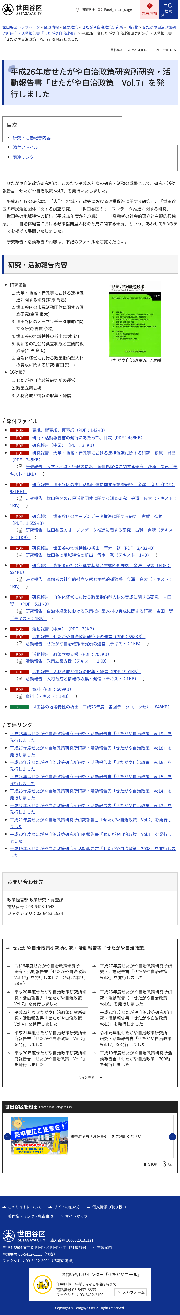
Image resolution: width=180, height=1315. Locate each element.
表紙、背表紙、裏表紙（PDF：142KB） (69, 430)
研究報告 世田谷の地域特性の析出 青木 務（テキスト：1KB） (88, 555)
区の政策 (70, 27)
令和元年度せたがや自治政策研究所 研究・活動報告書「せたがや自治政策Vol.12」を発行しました (136, 1038)
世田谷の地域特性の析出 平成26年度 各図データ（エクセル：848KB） (102, 707)
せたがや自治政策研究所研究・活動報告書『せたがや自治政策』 (81, 947)
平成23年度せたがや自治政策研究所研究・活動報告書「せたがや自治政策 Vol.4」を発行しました (50, 1018)
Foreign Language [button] (118, 9)
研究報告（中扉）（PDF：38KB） (64, 445)
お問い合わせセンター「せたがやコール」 (101, 1274)
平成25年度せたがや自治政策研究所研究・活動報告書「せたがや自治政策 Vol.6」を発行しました (136, 997)
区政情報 (51, 27)
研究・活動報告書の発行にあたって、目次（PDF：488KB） (88, 437)
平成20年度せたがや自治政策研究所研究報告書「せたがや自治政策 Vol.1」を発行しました (50, 1058)
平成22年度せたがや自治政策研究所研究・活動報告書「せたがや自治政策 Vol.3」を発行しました (136, 1018)
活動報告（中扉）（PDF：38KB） (64, 629)
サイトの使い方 (67, 1206)
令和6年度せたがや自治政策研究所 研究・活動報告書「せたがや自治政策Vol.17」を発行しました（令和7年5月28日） (50, 974)
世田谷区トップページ (21, 27)
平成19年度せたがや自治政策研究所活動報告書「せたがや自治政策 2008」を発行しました (136, 1058)
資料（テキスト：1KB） (48, 696)
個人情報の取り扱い (109, 1206)
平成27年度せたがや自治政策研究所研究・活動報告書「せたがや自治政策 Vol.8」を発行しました (136, 971)
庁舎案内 (104, 1247)
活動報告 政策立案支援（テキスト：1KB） (67, 661)
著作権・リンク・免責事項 (30, 1216)
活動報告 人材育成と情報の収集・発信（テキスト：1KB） (82, 678)
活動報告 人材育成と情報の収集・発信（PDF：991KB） (86, 671)
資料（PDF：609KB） (53, 689)
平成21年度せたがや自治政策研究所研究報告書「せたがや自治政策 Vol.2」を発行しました (50, 1038)
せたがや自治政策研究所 (102, 27)
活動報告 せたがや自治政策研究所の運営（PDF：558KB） (88, 636)
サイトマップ (76, 1216)
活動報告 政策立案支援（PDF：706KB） (72, 654)
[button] (85, 9)
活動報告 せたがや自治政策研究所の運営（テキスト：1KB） (84, 643)
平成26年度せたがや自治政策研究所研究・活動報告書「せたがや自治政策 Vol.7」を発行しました (50, 997)
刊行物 (132, 27)
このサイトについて (25, 1206)
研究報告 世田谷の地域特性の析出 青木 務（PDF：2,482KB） (94, 548)
